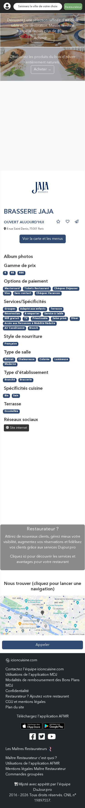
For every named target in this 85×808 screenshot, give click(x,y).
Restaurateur (73, 7)
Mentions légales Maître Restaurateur (35, 769)
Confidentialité (17, 691)
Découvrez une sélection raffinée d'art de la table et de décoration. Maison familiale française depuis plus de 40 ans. (42, 29)
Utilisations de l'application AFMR (32, 763)
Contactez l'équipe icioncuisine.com (34, 669)
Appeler (42, 645)
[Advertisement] (42, 125)
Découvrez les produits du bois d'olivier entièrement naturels (42, 63)
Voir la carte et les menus (42, 239)
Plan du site (14, 707)
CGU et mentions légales (25, 702)
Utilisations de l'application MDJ (31, 675)
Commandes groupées (24, 774)
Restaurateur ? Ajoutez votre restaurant (37, 696)
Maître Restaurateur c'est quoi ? (31, 758)
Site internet (18, 427)
